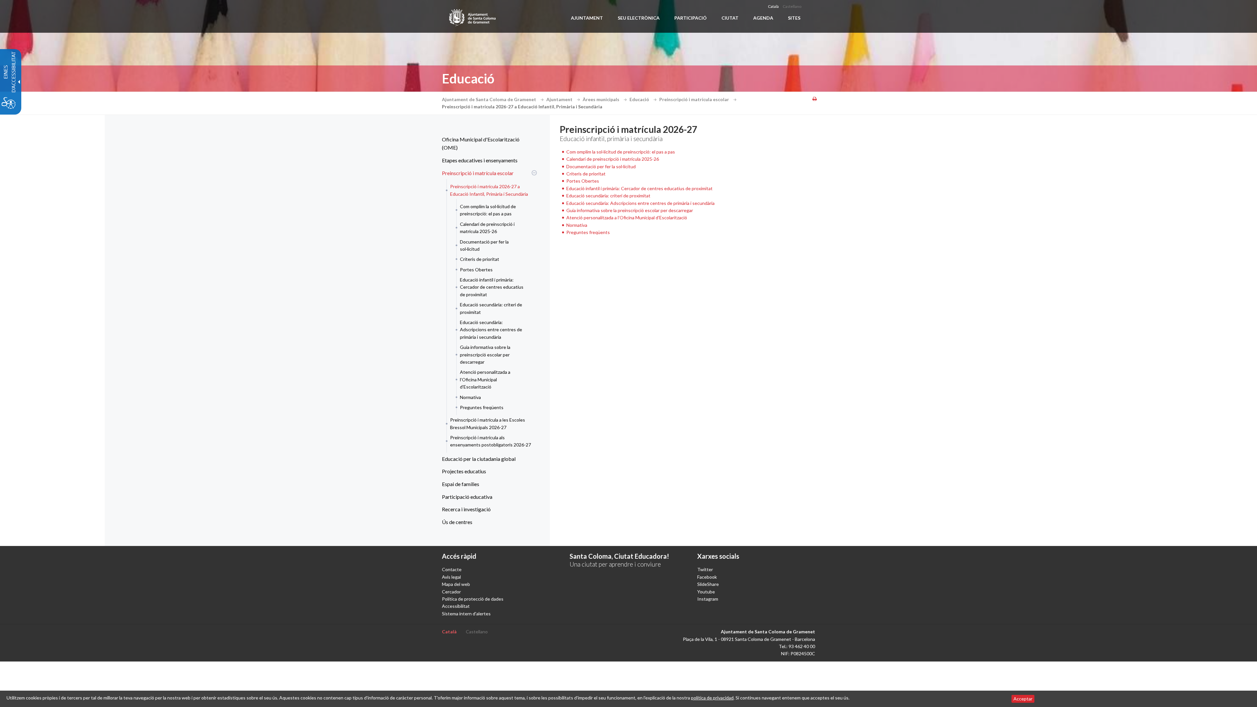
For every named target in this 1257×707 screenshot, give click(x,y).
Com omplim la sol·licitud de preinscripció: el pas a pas (488, 210)
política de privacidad (712, 697)
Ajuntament (560, 99)
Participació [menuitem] (690, 18)
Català (773, 6)
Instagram (707, 599)
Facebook (707, 577)
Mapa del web (456, 584)
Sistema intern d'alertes (466, 613)
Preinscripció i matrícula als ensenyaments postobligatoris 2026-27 (490, 441)
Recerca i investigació (466, 509)
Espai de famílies (460, 484)
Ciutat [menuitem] (729, 18)
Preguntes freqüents (481, 407)
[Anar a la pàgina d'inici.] (473, 16)
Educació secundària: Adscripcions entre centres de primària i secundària (491, 329)
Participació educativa (467, 497)
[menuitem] (487, 143)
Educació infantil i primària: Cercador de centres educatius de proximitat (491, 287)
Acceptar (1022, 698)
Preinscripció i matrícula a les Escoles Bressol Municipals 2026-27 (487, 423)
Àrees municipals (601, 99)
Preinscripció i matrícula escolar (694, 99)
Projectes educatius (464, 471)
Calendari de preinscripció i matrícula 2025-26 (487, 227)
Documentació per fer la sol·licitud (484, 245)
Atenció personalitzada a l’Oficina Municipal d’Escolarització (485, 379)
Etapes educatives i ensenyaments (480, 160)
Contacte (452, 569)
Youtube (706, 591)
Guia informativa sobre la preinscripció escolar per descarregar (485, 354)
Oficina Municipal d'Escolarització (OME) (480, 143)
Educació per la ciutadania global (479, 459)
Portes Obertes (476, 269)
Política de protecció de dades (472, 599)
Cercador (451, 591)
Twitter (705, 569)
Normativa (470, 397)
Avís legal (451, 577)
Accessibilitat (456, 606)
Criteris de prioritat (479, 259)
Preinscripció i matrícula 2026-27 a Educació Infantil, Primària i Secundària (489, 190)
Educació (639, 99)
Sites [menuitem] (794, 18)
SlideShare (708, 584)
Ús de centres (457, 522)
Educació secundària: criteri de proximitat (491, 308)
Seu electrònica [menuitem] (639, 18)
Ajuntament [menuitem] (587, 18)
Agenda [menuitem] (763, 18)
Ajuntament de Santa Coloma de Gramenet (489, 99)
